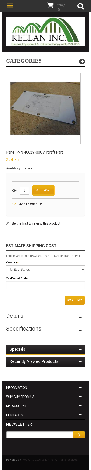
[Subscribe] (79, 434)
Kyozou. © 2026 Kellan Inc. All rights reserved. (49, 459)
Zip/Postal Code (17, 278)
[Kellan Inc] (45, 31)
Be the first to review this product (36, 223)
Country (11, 262)
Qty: (14, 190)
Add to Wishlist (30, 204)
